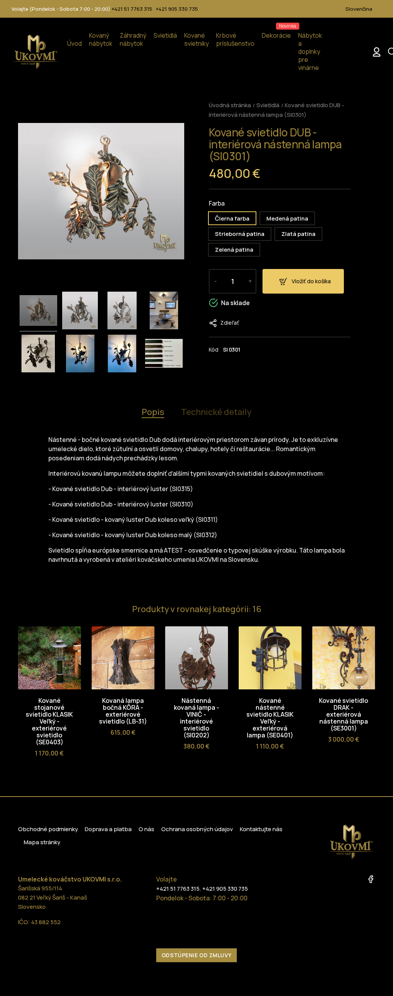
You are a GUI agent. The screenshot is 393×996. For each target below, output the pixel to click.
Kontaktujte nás (261, 829)
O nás (146, 829)
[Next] (368, 611)
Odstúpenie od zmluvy (196, 955)
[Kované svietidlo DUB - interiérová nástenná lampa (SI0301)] (38, 312)
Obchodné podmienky (48, 829)
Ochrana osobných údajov (197, 829)
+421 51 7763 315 (132, 8)
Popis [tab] (153, 412)
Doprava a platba (108, 829)
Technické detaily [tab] (216, 412)
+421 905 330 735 (177, 8)
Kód (213, 349)
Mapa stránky (42, 842)
